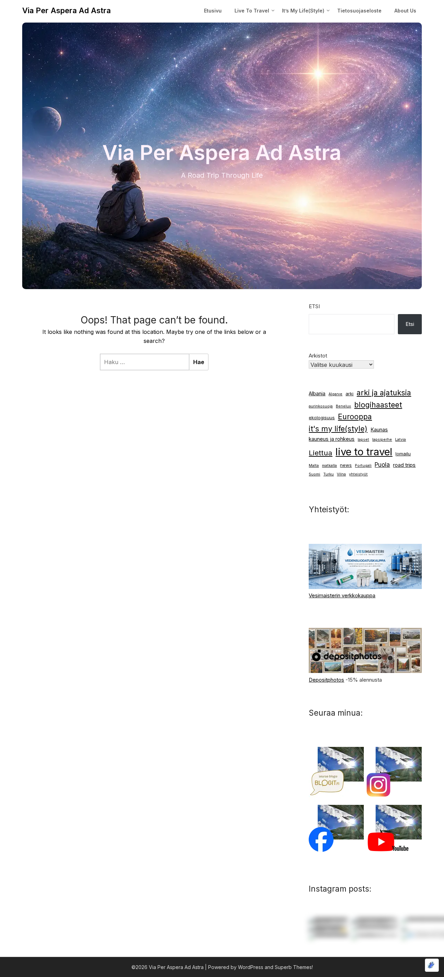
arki (349, 393)
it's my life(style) (338, 428)
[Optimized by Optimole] (432, 965)
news (346, 465)
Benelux (343, 406)
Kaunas (379, 430)
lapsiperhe (382, 439)
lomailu (403, 453)
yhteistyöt (358, 474)
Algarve (335, 394)
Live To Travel (251, 11)
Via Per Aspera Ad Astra (66, 10)
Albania (317, 393)
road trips (404, 465)
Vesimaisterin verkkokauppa (342, 595)
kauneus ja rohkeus (332, 439)
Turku (328, 474)
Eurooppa (355, 416)
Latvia (400, 439)
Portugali (363, 465)
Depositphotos (326, 679)
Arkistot (318, 355)
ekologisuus (322, 417)
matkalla (329, 465)
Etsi (314, 306)
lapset (363, 439)
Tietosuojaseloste (359, 11)
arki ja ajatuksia (384, 392)
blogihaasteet (378, 404)
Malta (314, 465)
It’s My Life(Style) (303, 11)
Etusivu (213, 11)
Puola (382, 464)
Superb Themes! (294, 967)
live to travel (363, 452)
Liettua (320, 452)
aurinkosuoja (321, 406)
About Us (405, 11)
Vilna (341, 474)
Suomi (314, 474)
